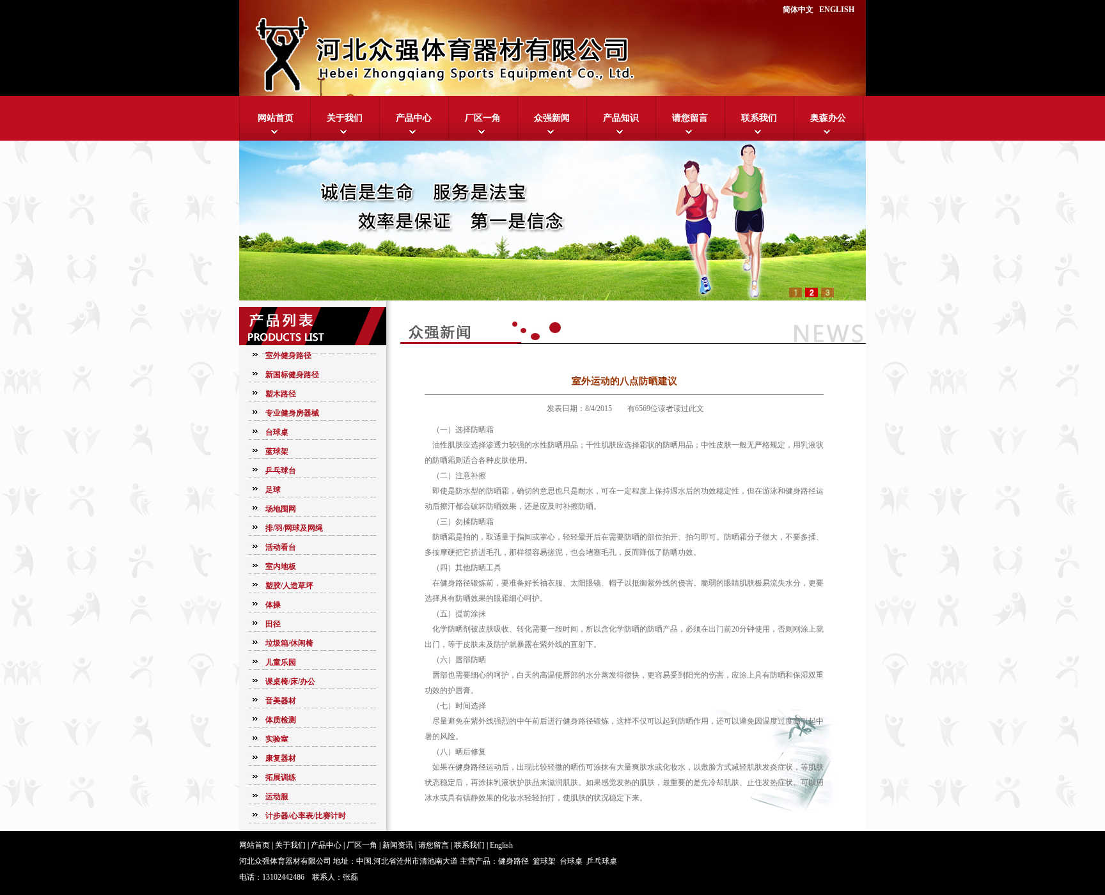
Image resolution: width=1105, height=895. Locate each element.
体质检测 (280, 719)
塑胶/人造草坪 (289, 585)
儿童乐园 (280, 662)
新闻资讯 (397, 845)
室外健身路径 (288, 355)
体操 (273, 604)
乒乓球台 (280, 470)
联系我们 (759, 118)
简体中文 (798, 9)
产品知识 (621, 118)
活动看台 (280, 547)
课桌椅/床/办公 (290, 681)
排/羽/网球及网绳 (294, 528)
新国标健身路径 (292, 374)
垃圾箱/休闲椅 (289, 643)
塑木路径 (280, 393)
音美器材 (280, 700)
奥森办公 (828, 118)
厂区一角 (483, 118)
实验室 (276, 739)
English (501, 845)
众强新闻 (552, 118)
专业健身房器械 (292, 413)
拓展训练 (280, 777)
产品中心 (414, 118)
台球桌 (276, 432)
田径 (273, 623)
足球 (273, 489)
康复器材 (280, 758)
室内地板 (280, 566)
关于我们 (345, 118)
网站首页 (276, 118)
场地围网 (280, 508)
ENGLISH (836, 9)
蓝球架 (276, 451)
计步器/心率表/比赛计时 (305, 815)
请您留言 (690, 118)
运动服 (276, 796)
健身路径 (470, 767)
